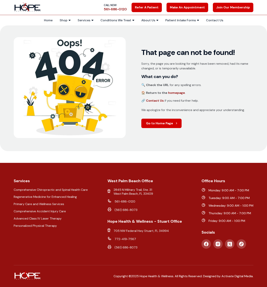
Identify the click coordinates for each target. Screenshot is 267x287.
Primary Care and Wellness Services (39, 204)
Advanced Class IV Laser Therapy (38, 219)
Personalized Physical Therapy (35, 226)
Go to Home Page (159, 123)
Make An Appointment (187, 7)
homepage (176, 93)
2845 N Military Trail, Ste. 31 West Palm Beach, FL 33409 (133, 192)
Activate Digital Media (237, 276)
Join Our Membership (233, 7)
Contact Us (155, 101)
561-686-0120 (125, 202)
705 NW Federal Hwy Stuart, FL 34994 (141, 231)
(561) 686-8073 (126, 210)
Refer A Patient (147, 7)
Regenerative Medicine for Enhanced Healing (45, 197)
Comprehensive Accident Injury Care (40, 211)
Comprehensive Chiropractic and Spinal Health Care (51, 190)
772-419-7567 (125, 239)
